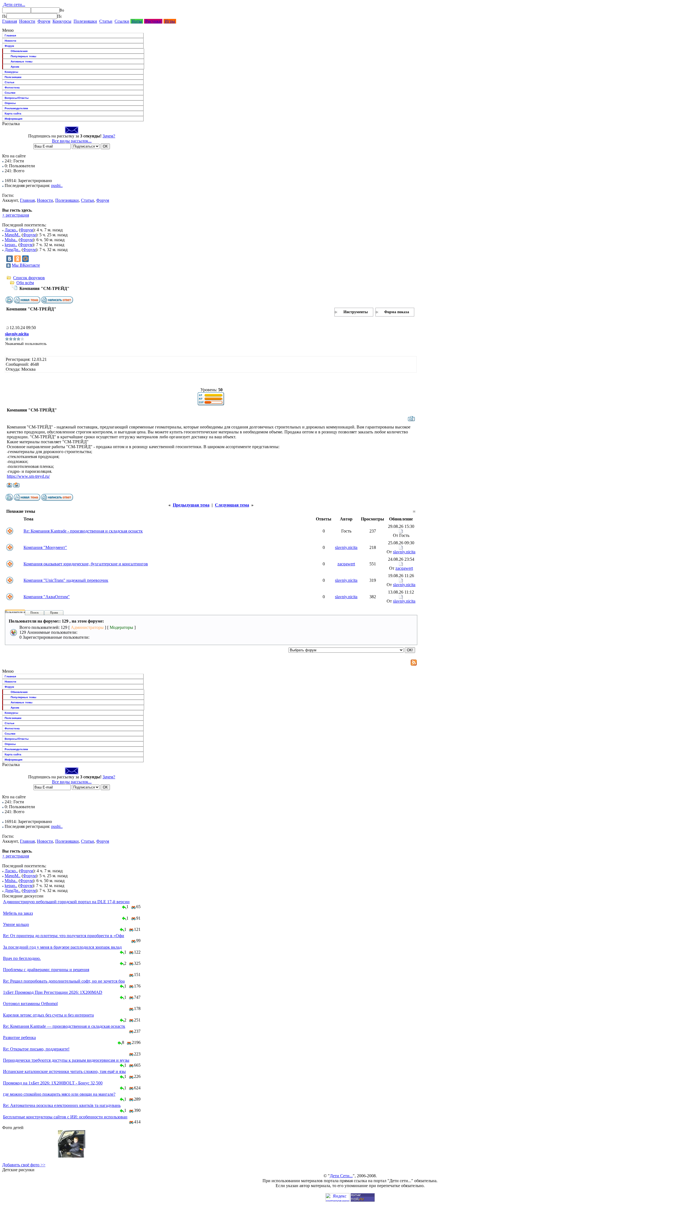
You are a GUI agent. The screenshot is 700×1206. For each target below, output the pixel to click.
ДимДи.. (13, 249)
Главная (9, 21)
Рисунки (153, 21)
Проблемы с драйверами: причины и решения (46, 969)
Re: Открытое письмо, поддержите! (36, 1049)
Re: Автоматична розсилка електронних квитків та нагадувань (62, 1105)
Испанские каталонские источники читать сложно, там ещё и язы (64, 1071)
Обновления (19, 51)
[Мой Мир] (25, 258)
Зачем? (109, 136)
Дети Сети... (341, 1175)
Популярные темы (23, 56)
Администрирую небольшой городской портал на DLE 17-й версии (66, 901)
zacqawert (346, 564)
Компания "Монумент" (45, 547)
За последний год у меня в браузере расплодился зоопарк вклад (62, 947)
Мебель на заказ (18, 913)
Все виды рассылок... (72, 141)
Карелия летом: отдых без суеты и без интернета (48, 1015)
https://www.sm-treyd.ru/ (28, 476)
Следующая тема (232, 505)
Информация (13, 118)
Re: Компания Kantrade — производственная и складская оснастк (64, 1026)
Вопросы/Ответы (17, 97)
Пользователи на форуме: (21, 612)
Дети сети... (13, 4)
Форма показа (396, 312)
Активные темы (22, 61)
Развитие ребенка (19, 1037)
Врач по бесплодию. (22, 958)
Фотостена (12, 87)
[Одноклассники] (17, 258)
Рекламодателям (16, 108)
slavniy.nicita (17, 334)
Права (54, 612)
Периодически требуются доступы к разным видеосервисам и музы (66, 1060)
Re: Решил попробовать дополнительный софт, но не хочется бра (64, 981)
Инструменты (355, 312)
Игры (170, 21)
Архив (15, 66)
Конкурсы (61, 21)
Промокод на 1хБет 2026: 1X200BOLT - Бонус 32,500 (53, 1083)
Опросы (10, 103)
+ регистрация (15, 215)
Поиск (34, 612)
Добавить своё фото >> (23, 1164)
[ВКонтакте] (9, 258)
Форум (43, 21)
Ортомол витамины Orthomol (30, 1003)
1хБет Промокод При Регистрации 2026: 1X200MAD (52, 992)
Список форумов (29, 277)
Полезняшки (85, 21)
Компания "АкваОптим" (47, 596)
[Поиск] (4, 16)
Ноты (137, 21)
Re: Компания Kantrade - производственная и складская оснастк (83, 531)
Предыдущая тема (191, 505)
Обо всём (25, 282)
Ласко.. (11, 230)
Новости (27, 21)
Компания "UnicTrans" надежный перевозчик (66, 580)
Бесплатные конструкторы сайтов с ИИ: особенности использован (65, 1117)
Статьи (105, 21)
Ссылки (122, 21)
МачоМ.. (13, 234)
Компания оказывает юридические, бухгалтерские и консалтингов (86, 564)
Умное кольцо (16, 924)
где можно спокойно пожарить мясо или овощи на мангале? (59, 1094)
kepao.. (11, 244)
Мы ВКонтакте (26, 265)
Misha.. (11, 239)
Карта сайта (13, 113)
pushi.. (57, 185)
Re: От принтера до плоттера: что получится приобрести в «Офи (63, 935)
